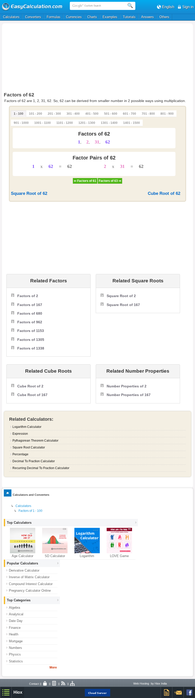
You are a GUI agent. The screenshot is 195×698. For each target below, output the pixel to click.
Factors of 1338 (30, 348)
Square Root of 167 (123, 305)
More (53, 667)
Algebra (14, 607)
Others (164, 17)
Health (13, 634)
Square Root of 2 (121, 296)
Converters (33, 17)
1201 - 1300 (86, 123)
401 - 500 (92, 113)
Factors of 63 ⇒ (110, 181)
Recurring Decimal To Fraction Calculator (40, 468)
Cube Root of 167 (32, 395)
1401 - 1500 (131, 123)
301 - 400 (73, 113)
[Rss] (63, 683)
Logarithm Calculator (26, 427)
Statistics (16, 661)
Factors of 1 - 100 (30, 511)
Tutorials (129, 17)
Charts (92, 17)
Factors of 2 (27, 296)
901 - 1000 (21, 123)
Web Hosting (141, 683)
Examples (110, 17)
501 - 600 (110, 113)
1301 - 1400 (109, 123)
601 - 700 (129, 113)
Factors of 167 (29, 305)
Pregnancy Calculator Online (30, 590)
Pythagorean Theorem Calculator (35, 440)
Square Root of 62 (29, 193)
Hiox (17, 692)
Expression (20, 433)
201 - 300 (54, 113)
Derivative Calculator (24, 570)
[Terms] (54, 683)
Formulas (53, 17)
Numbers (15, 648)
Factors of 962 (29, 322)
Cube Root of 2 (30, 386)
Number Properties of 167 (129, 395)
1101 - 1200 (64, 123)
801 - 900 (167, 113)
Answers (147, 17)
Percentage (20, 454)
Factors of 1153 (30, 331)
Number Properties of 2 (127, 386)
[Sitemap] (72, 683)
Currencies (74, 17)
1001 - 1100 (42, 123)
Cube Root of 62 (164, 193)
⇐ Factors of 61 (85, 181)
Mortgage (16, 641)
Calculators (11, 17)
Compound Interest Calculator (31, 584)
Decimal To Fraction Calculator (33, 461)
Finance (15, 628)
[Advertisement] (59, 59)
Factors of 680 (29, 313)
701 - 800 (148, 113)
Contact (34, 683)
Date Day (16, 621)
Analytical (16, 614)
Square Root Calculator (28, 447)
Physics (15, 654)
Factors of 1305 (30, 340)
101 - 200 (35, 113)
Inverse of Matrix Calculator (29, 577)
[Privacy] (45, 683)
